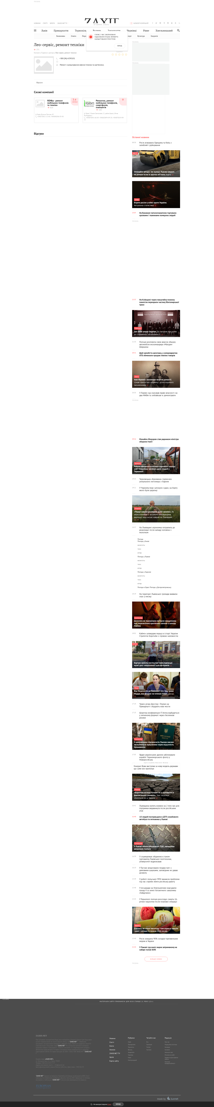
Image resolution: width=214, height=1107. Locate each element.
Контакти (167, 1050)
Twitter (148, 1047)
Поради (85, 36)
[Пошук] (177, 30)
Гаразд (119, 46)
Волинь (97, 30)
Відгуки (39, 82)
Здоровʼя (154, 36)
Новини (37, 23)
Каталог (37, 53)
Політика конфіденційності (170, 1062)
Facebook (149, 1044)
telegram (164, 23)
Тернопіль (80, 30)
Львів (44, 30)
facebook (152, 23)
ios (175, 23)
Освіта (73, 36)
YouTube (148, 1050)
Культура (141, 36)
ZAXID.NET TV (62, 23)
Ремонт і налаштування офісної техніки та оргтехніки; (82, 65)
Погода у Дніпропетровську (160, 587)
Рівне (146, 30)
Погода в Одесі (143, 587)
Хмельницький (164, 30)
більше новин (156, 959)
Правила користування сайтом (171, 1058)
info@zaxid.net (59, 1065)
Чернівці (132, 30)
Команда (167, 1047)
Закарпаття (114, 30)
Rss (147, 1042)
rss (179, 23)
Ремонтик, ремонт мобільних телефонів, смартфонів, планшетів (107, 104)
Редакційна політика (171, 1044)
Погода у (143, 541)
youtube (168, 23)
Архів (111, 1057)
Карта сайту (114, 1061)
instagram (160, 23)
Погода (140, 539)
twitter (156, 23)
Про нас (167, 1042)
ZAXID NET (101, 20)
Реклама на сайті (170, 1055)
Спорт (129, 36)
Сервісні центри (47, 53)
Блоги (52, 23)
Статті (45, 23)
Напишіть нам (169, 1052)
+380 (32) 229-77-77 (48, 1063)
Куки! (109, 1104)
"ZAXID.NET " (73, 1042)
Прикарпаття (61, 30)
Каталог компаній (141, 23)
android (172, 23)
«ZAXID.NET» (49, 1059)
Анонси (112, 1050)
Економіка (60, 36)
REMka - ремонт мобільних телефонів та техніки (57, 103)
